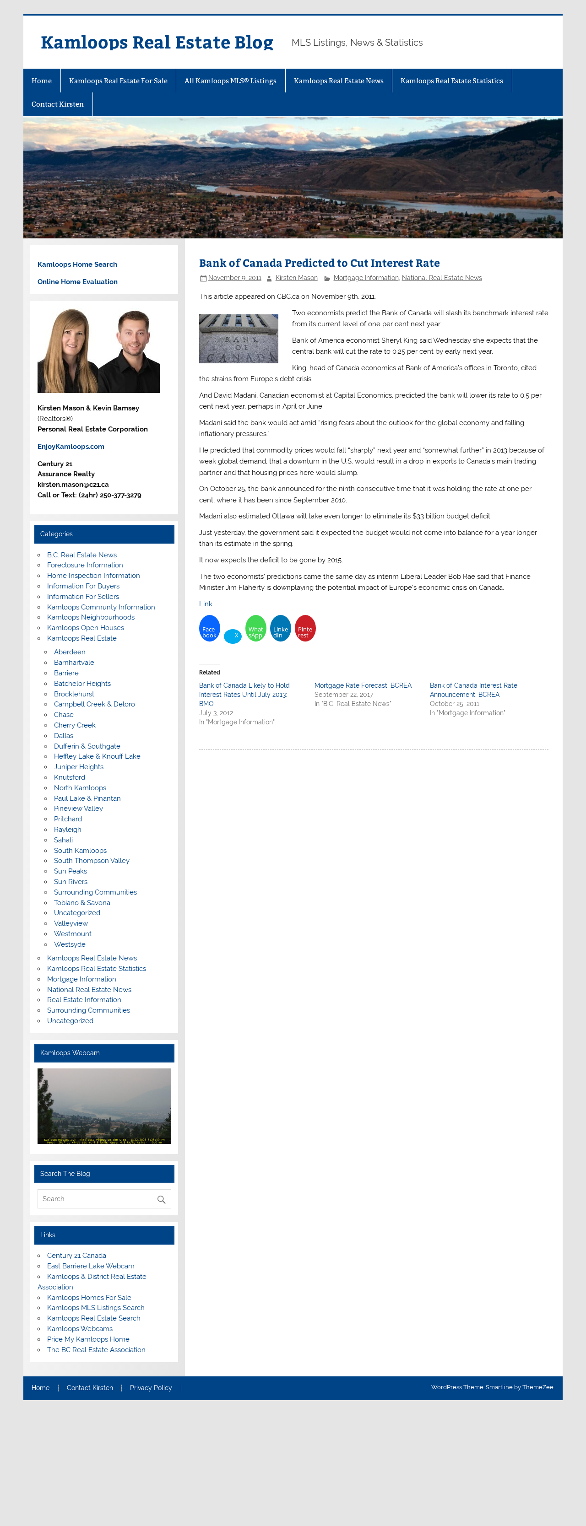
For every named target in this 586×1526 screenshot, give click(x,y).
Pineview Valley (78, 808)
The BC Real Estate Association (96, 1350)
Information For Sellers (83, 597)
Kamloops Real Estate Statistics (452, 80)
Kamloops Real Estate (82, 638)
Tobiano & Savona (82, 903)
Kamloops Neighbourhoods (91, 617)
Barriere (66, 673)
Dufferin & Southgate (87, 746)
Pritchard (68, 819)
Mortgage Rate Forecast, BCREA (363, 685)
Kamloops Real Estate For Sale (118, 80)
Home (42, 80)
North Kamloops (80, 788)
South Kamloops (80, 851)
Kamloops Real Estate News (339, 80)
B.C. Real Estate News (82, 555)
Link (205, 604)
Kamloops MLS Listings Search (96, 1308)
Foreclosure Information (85, 565)
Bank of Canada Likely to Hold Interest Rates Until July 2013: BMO (244, 694)
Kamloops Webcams (80, 1329)
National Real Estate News (442, 277)
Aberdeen (70, 652)
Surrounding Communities (95, 892)
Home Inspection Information (93, 576)
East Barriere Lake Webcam (91, 1266)
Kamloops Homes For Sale (89, 1298)
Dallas (63, 736)
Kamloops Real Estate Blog (157, 41)
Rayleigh (67, 829)
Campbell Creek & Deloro (94, 704)
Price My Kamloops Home (88, 1339)
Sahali (63, 840)
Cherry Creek (75, 725)
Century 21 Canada (76, 1255)
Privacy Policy (151, 1388)
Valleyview (71, 923)
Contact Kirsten (58, 104)
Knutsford (69, 777)
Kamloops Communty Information (101, 607)
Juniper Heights (78, 767)
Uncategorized (77, 913)
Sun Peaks (70, 871)
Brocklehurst (74, 694)
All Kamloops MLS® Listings (230, 80)
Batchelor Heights (82, 683)
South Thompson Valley (92, 861)
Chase (64, 715)
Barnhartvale (74, 662)
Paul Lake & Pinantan (87, 798)
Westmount (73, 934)
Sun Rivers (70, 882)
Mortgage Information (366, 277)
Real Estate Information (84, 1000)
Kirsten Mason (297, 277)
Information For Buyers (83, 586)
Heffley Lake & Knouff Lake (97, 756)
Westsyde (70, 944)
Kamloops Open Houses (85, 628)
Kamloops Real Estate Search (94, 1318)
